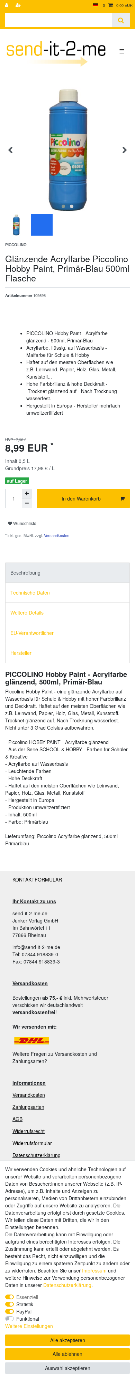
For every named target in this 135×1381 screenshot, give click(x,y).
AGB (17, 1118)
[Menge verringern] (27, 503)
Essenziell (27, 1297)
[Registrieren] (19, 5)
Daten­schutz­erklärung (67, 1284)
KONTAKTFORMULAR (37, 879)
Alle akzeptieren (67, 1340)
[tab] (67, 573)
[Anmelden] (7, 5)
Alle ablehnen (67, 1353)
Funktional (27, 1318)
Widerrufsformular (32, 1143)
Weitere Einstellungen (29, 1325)
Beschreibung (25, 572)
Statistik (24, 1304)
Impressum (94, 1270)
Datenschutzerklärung (36, 1155)
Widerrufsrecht (28, 1130)
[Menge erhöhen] (27, 493)
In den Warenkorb (81, 498)
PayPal (24, 1311)
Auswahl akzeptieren (67, 1367)
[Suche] (121, 20)
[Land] (95, 5)
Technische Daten (30, 592)
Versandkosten (56, 535)
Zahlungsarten (28, 1106)
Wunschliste (24, 523)
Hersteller (21, 652)
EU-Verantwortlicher (32, 632)
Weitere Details (27, 612)
